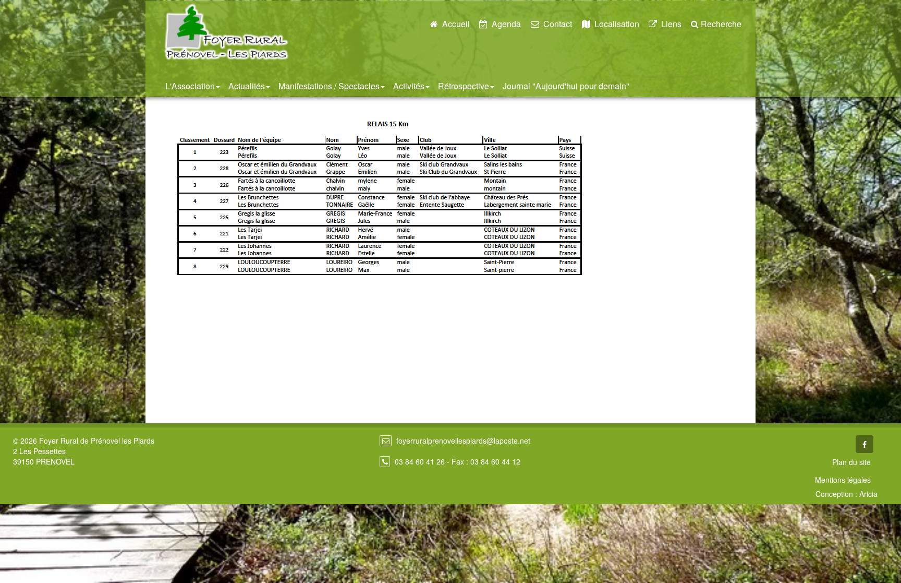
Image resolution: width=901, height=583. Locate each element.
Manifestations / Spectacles (329, 86)
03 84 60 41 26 (420, 461)
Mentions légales (843, 479)
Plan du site (851, 462)
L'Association (190, 86)
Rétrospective (463, 86)
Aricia (868, 494)
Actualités (246, 86)
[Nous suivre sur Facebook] (864, 444)
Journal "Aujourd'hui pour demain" (566, 86)
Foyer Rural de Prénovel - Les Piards (226, 32)
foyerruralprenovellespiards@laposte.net (463, 440)
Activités (408, 86)
